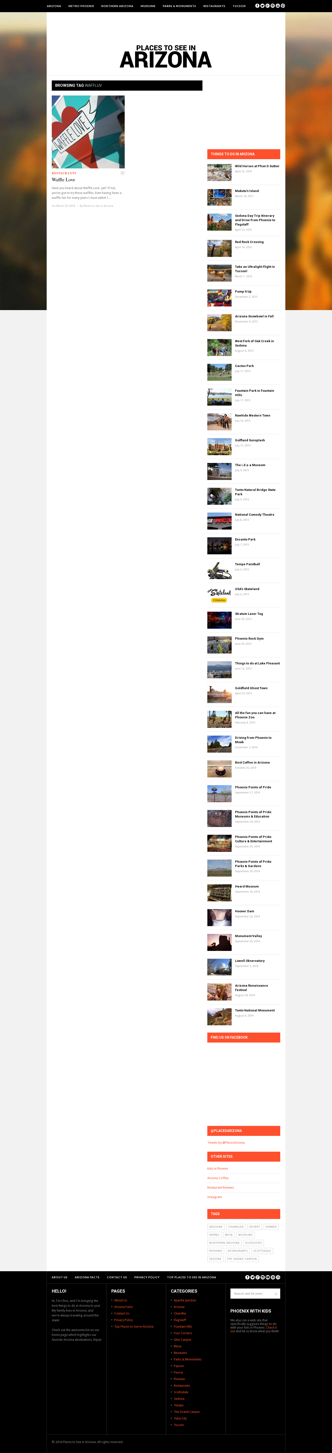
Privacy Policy (147, 1277)
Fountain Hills (183, 1326)
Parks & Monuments (179, 6)
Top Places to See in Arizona (191, 1277)
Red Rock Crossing (249, 242)
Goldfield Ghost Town (251, 688)
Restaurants (214, 6)
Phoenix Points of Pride (253, 787)
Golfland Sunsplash (250, 440)
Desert (254, 1226)
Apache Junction (185, 1300)
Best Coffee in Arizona (252, 762)
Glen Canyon (182, 1339)
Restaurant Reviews (220, 1187)
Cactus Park (244, 366)
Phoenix (215, 1251)
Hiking (214, 1234)
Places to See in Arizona (98, 206)
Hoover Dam (244, 911)
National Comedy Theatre (254, 514)
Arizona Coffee (217, 1178)
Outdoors (253, 1242)
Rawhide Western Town (252, 415)
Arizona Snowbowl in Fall (254, 316)
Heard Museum (247, 886)
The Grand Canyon (242, 1259)
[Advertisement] (166, 25)
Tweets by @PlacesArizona (226, 1142)
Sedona (215, 1259)
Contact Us (117, 1277)
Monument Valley (248, 936)
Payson (179, 1366)
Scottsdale (262, 1251)
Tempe (178, 1405)
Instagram (214, 1197)
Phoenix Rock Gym (249, 638)
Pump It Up (243, 291)
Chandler (236, 1226)
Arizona (54, 6)
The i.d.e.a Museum (250, 465)
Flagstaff (180, 1320)
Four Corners (183, 1333)
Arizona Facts (87, 1277)
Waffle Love (63, 179)
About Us (60, 1277)
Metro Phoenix (81, 6)
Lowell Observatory (250, 961)
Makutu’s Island (247, 191)
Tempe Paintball (247, 564)
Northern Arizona (117, 6)
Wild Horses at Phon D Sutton (257, 166)
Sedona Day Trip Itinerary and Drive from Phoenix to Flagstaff (255, 220)
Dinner (271, 1226)
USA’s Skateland (247, 589)
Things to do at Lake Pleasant (257, 663)
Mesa (229, 1234)
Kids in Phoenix (217, 1168)
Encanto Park (245, 539)
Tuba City (180, 1418)
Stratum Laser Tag (249, 614)
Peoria (178, 1372)
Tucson (239, 6)
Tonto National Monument (255, 1010)
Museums (148, 6)
